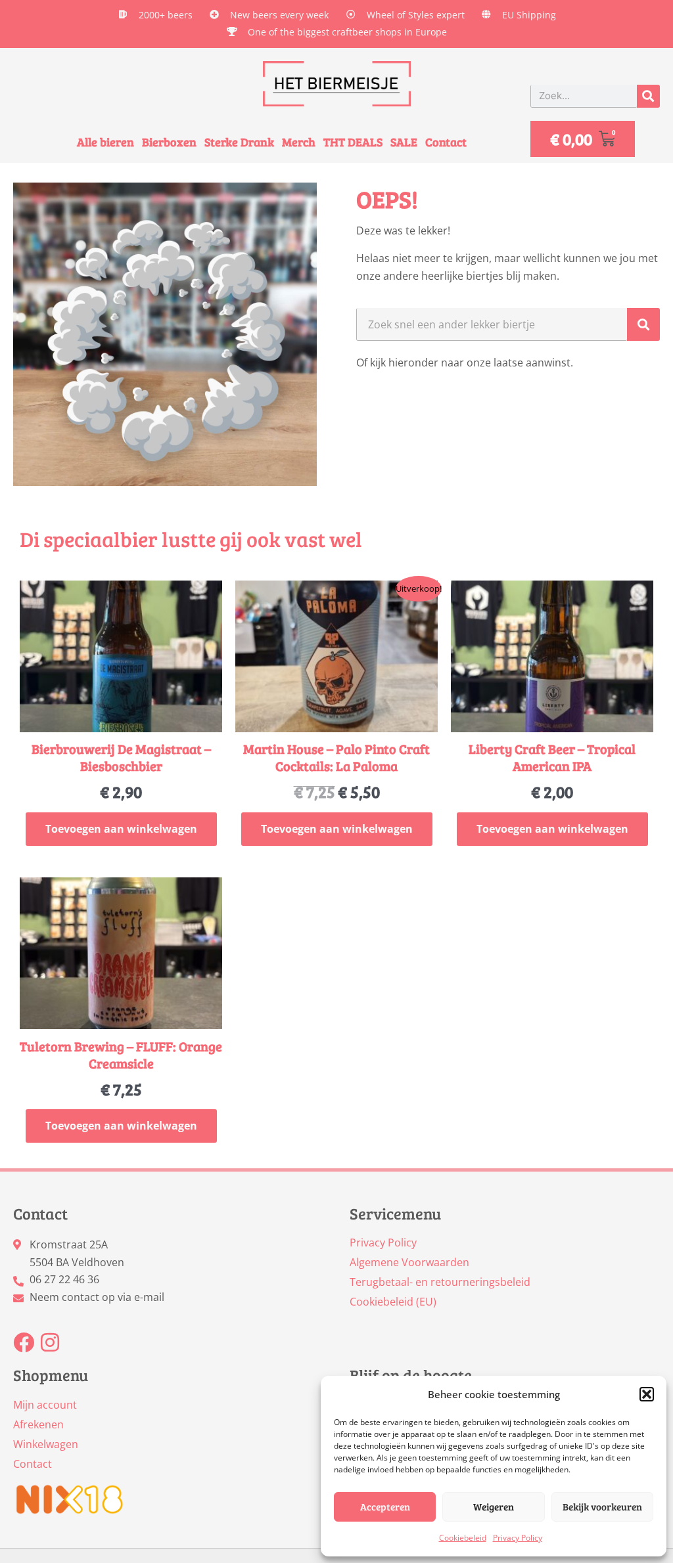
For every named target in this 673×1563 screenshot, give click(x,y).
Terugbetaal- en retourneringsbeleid (440, 1281)
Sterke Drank (239, 142)
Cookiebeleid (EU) (393, 1301)
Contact (446, 142)
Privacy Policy (517, 1537)
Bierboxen (169, 142)
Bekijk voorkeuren (602, 1506)
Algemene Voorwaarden (409, 1262)
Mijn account (45, 1404)
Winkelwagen (45, 1444)
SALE (403, 142)
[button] (646, 1394)
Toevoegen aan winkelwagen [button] (121, 829)
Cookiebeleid (462, 1537)
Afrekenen (38, 1424)
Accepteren (385, 1506)
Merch (298, 142)
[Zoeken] (648, 96)
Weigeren (493, 1506)
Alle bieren (105, 142)
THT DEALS (353, 142)
